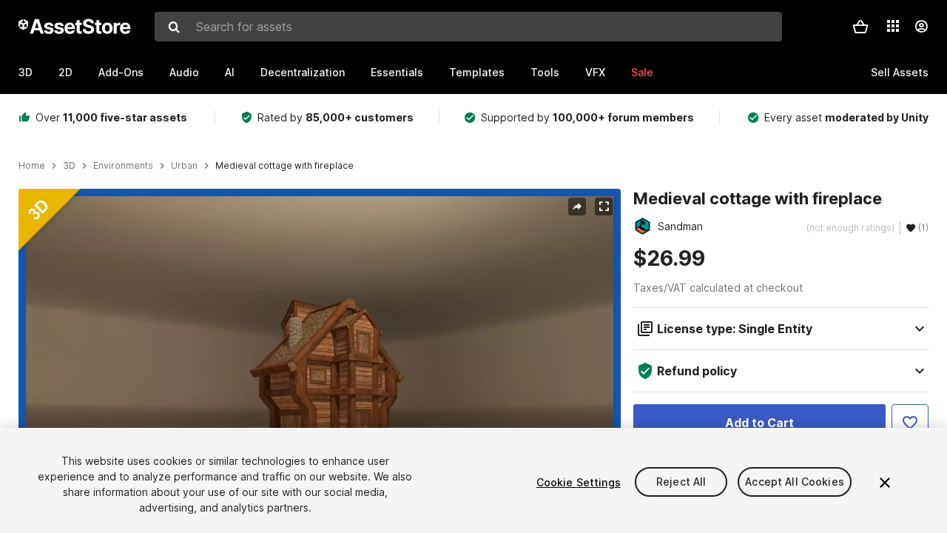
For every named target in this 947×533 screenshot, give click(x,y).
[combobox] (468, 26)
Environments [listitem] (123, 166)
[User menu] (921, 26)
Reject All (681, 482)
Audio (184, 72)
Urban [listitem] (184, 166)
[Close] (885, 482)
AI (230, 72)
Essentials (397, 72)
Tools (544, 72)
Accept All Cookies (794, 482)
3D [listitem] (69, 166)
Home (31, 166)
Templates (477, 72)
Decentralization (302, 72)
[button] (860, 27)
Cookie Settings (578, 482)
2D (65, 72)
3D (25, 72)
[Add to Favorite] (910, 422)
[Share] (577, 206)
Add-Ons (121, 72)
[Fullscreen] (604, 206)
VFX (595, 72)
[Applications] (893, 26)
